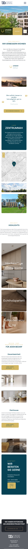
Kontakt (17, 31)
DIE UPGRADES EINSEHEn (12, 111)
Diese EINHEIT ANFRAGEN (10, 367)
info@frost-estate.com (14, 546)
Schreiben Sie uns (12, 528)
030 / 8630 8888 (14, 545)
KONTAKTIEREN (12, 486)
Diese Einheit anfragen (10, 425)
